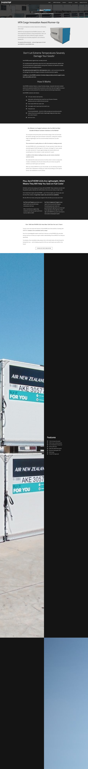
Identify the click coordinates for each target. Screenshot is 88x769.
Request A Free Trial (83, 2)
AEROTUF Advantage (56, 2)
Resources (70, 2)
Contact (76, 2)
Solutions (64, 2)
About (50, 2)
